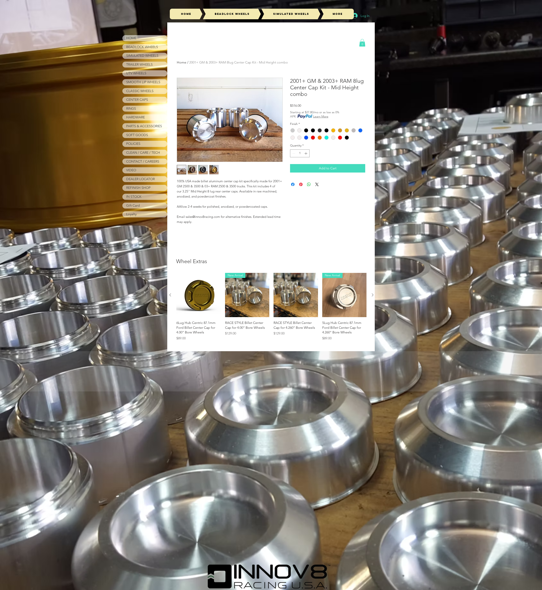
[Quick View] (198, 295)
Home (181, 62)
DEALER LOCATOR (140, 179)
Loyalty (131, 214)
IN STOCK (133, 197)
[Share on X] (316, 184)
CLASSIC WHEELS (139, 91)
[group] (271, 307)
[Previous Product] (170, 294)
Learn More (320, 116)
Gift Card (133, 205)
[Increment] (306, 153)
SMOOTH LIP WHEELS (143, 82)
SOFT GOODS (137, 135)
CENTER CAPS (137, 100)
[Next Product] (372, 294)
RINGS (131, 108)
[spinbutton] (300, 153)
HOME (131, 38)
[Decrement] (293, 153)
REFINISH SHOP (138, 188)
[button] (362, 43)
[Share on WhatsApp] (308, 184)
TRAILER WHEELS (139, 64)
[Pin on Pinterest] (300, 184)
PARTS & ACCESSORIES (144, 126)
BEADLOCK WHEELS (142, 47)
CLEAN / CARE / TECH (143, 153)
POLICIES (133, 144)
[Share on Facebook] (292, 184)
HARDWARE (135, 117)
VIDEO (131, 170)
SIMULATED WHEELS (142, 56)
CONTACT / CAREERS (142, 161)
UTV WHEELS (136, 73)
